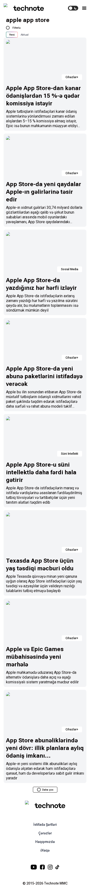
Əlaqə (45, 850)
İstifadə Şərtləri (45, 824)
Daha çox (47, 789)
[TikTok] (57, 867)
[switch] (73, 8)
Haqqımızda (45, 842)
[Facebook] (42, 867)
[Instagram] (50, 867)
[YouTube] (34, 867)
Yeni (12, 34)
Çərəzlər (45, 833)
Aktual (25, 34)
